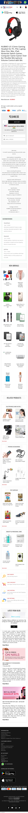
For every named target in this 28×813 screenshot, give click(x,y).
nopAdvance (16, 799)
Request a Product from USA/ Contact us (10, 738)
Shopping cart (4, 758)
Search (2, 743)
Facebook (8, 807)
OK (14, 626)
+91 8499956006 (9, 764)
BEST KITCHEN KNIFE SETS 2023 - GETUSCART (13, 701)
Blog (2, 744)
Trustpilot (2, 812)
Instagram (15, 807)
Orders (2, 756)
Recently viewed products (7, 746)
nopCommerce (16, 797)
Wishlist (3, 759)
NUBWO (12, 99)
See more (4, 441)
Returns (3, 749)
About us (3, 737)
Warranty (3, 750)
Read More (6, 645)
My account (4, 755)
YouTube (12, 807)
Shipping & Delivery (6, 732)
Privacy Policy (4, 734)
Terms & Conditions (6, 735)
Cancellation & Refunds (6, 747)
